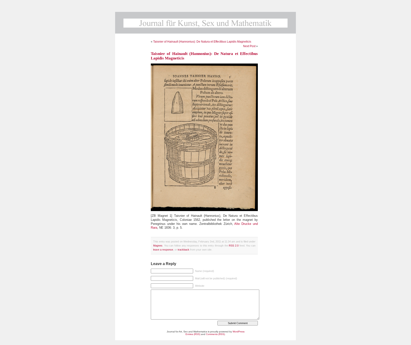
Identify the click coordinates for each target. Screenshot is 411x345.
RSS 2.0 (234, 245)
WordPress (239, 331)
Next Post (249, 46)
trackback (183, 249)
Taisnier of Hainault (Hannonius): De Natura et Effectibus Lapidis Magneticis (202, 41)
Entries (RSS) (193, 334)
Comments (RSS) (215, 334)
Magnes (157, 245)
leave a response (163, 249)
